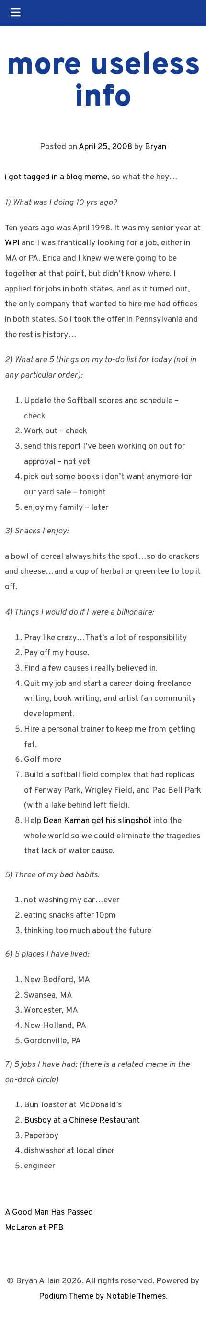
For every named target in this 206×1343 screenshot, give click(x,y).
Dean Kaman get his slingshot (97, 820)
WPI (12, 243)
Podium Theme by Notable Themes (102, 1296)
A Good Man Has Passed (49, 1212)
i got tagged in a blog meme (56, 177)
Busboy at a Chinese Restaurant (82, 1120)
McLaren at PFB (34, 1227)
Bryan (155, 146)
